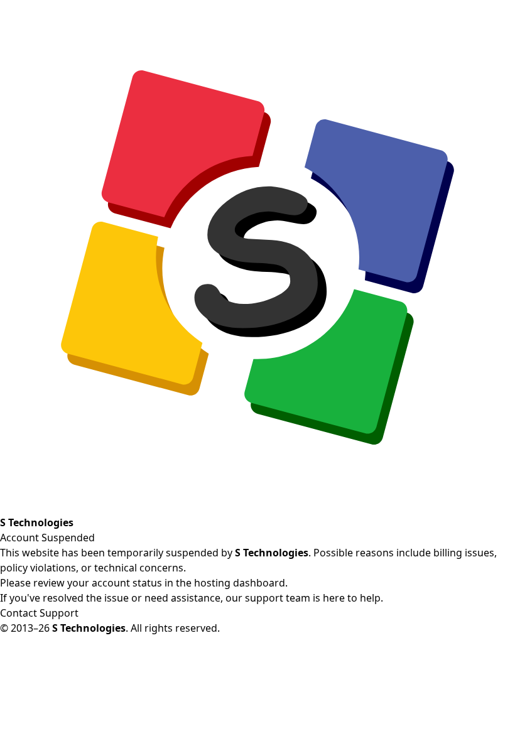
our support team (267, 598)
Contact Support (39, 613)
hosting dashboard (239, 583)
